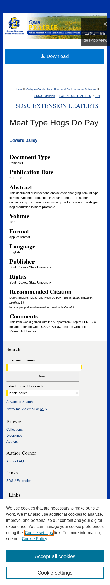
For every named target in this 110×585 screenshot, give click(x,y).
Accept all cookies (55, 556)
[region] (55, 542)
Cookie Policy (34, 539)
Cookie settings (39, 532)
